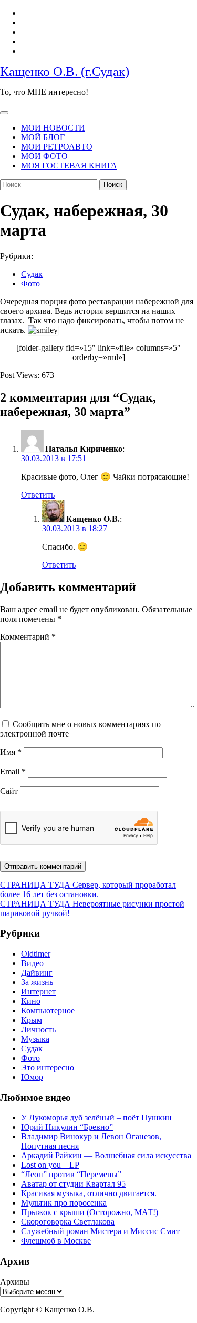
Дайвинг (37, 972)
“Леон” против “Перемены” (71, 1174)
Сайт (9, 791)
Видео (32, 963)
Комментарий (28, 636)
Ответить (38, 494)
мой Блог (43, 137)
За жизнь (37, 982)
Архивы (14, 1281)
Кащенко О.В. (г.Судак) (64, 71)
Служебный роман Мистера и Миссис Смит (100, 1231)
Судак (32, 274)
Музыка (35, 1038)
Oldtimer (35, 953)
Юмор (32, 1076)
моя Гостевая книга (69, 165)
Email (13, 771)
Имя (11, 752)
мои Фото (44, 156)
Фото (30, 283)
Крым (31, 1020)
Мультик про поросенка (64, 1202)
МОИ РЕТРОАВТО (56, 146)
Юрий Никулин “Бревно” (67, 1126)
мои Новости (53, 127)
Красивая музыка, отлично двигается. (89, 1193)
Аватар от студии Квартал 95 (73, 1183)
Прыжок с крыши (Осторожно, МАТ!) (89, 1212)
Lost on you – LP (50, 1164)
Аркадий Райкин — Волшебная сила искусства (106, 1155)
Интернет (38, 991)
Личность (38, 1029)
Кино (30, 1001)
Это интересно (47, 1067)
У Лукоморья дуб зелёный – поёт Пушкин (96, 1117)
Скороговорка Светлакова (68, 1221)
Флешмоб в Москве (56, 1240)
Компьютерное (48, 1010)
